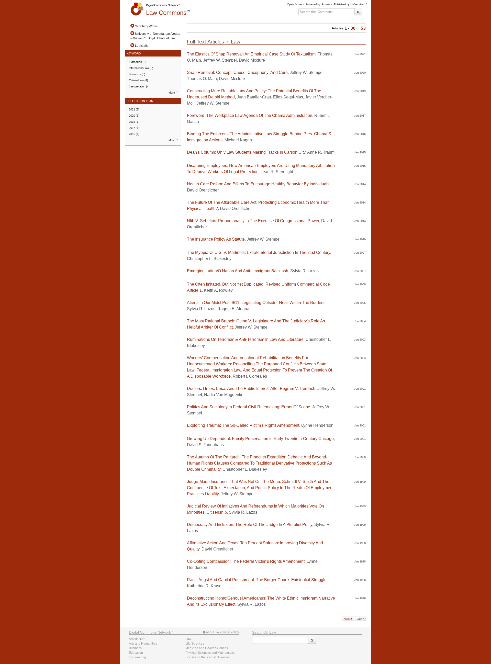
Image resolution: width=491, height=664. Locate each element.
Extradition (137, 61)
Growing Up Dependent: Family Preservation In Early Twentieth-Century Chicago (260, 438)
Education (136, 653)
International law (141, 68)
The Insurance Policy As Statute (216, 239)
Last (360, 618)
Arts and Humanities (143, 643)
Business (135, 648)
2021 (134, 109)
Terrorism (137, 74)
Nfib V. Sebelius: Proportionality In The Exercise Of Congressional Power (253, 221)
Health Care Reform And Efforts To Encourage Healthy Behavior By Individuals (258, 184)
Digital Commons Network (162, 5)
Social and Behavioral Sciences (207, 657)
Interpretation (139, 86)
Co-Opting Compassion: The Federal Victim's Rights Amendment (246, 561)
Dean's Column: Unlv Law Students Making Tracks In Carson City (246, 152)
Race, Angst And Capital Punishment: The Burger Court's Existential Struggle (257, 580)
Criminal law (138, 80)
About (209, 632)
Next (347, 618)
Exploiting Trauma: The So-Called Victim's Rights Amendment (243, 425)
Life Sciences (194, 643)
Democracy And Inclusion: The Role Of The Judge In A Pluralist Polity (249, 524)
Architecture (137, 639)
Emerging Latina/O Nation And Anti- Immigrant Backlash (237, 271)
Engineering (137, 657)
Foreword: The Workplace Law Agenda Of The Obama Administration (249, 115)
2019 (134, 121)
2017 (134, 127)
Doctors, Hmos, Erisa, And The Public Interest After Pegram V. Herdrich (251, 388)
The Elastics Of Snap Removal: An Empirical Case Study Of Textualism (251, 54)
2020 (134, 115)
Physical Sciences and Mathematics (210, 653)
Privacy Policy (229, 632)
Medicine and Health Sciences (206, 648)
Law (166, 12)
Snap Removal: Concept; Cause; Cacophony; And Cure (237, 72)
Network (150, 632)
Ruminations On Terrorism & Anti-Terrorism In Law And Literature (245, 339)
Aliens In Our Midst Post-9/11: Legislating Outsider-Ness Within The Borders (256, 302)
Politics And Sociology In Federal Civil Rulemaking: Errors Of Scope (248, 407)
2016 (134, 134)
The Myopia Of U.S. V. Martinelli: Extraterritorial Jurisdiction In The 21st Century (258, 252)
